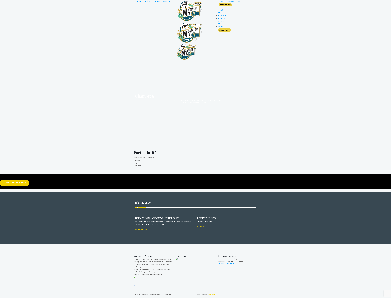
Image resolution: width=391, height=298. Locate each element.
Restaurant (166, 1)
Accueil (138, 1)
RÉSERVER (200, 226)
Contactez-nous (141, 229)
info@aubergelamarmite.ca (226, 263)
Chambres (146, 1)
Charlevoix (230, 1)
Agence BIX (212, 294)
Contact (238, 1)
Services (221, 1)
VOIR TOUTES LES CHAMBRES (16, 183)
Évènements (156, 1)
